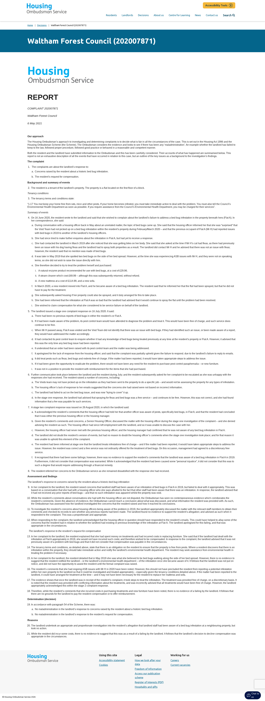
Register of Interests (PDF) (149, 682)
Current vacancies (180, 665)
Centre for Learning (179, 15)
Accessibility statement (112, 660)
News (198, 15)
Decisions (143, 15)
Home (30, 25)
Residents (111, 15)
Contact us (212, 15)
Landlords (127, 15)
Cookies (103, 665)
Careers (175, 660)
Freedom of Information (148, 669)
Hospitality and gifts (146, 687)
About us (159, 15)
